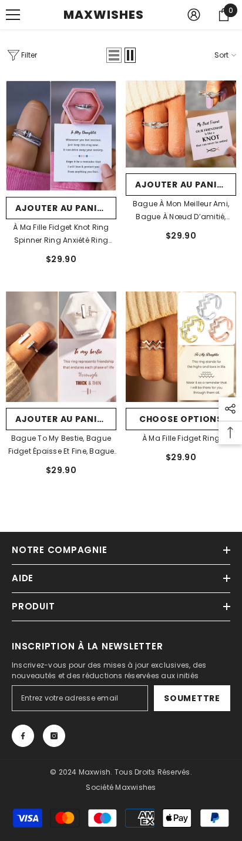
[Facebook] (23, 736)
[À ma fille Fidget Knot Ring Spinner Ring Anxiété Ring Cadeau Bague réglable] (61, 136)
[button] (114, 55)
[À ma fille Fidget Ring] (181, 346)
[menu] (13, 15)
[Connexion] (193, 14)
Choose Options (181, 419)
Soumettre (192, 698)
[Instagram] (54, 736)
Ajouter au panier (61, 208)
